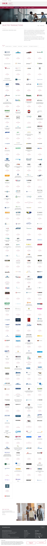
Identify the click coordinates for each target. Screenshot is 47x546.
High (41, 536)
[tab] (3, 46)
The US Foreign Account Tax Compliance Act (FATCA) (8, 533)
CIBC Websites (9, 0)
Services (7, 7)
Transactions (17, 7)
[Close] (45, 540)
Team (21, 7)
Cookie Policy (18, 542)
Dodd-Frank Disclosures (5, 534)
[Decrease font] (38, 537)
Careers (25, 7)
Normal (39, 536)
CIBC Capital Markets (4, 0)
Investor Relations (26, 534)
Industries (11, 7)
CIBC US (36, 532)
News (29, 7)
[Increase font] (39, 537)
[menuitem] (3, 7)
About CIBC (25, 530)
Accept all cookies (41, 542)
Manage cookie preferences (31, 543)
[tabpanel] (23, 273)
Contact (32, 7)
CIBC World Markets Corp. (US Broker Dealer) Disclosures (9, 532)
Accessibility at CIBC (38, 533)
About (3, 7)
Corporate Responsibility (27, 533)
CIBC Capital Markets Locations (6, 527)
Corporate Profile (26, 532)
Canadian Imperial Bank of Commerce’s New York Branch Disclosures (10, 537)
